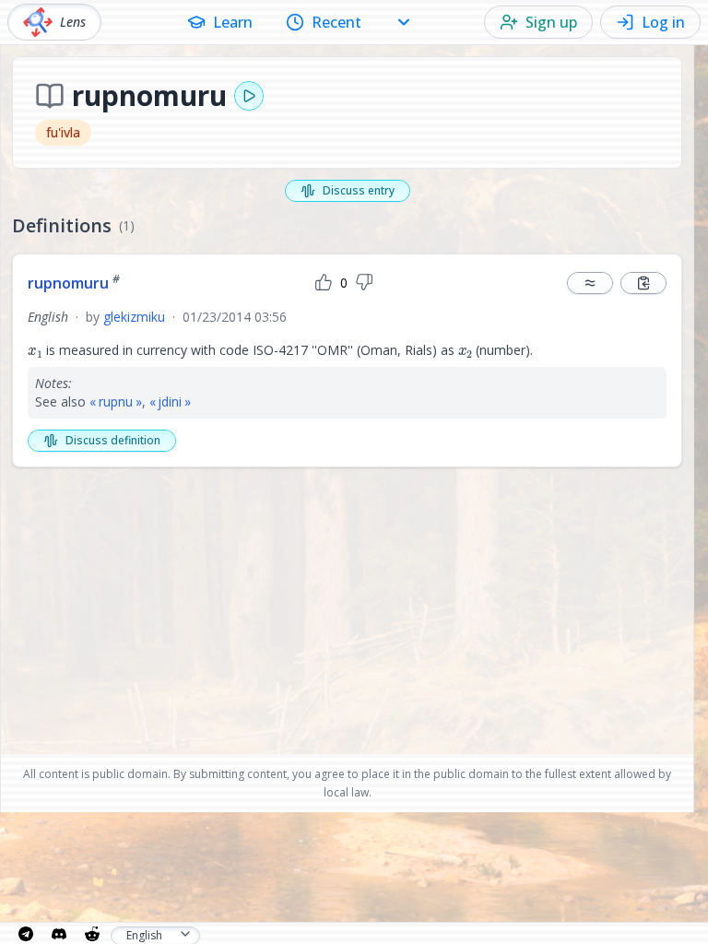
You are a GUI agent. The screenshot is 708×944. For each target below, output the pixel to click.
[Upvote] (323, 283)
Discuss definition (112, 440)
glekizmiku (134, 316)
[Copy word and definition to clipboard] (643, 283)
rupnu (116, 401)
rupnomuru (74, 283)
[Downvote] (364, 283)
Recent (336, 22)
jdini (170, 401)
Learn (233, 22)
